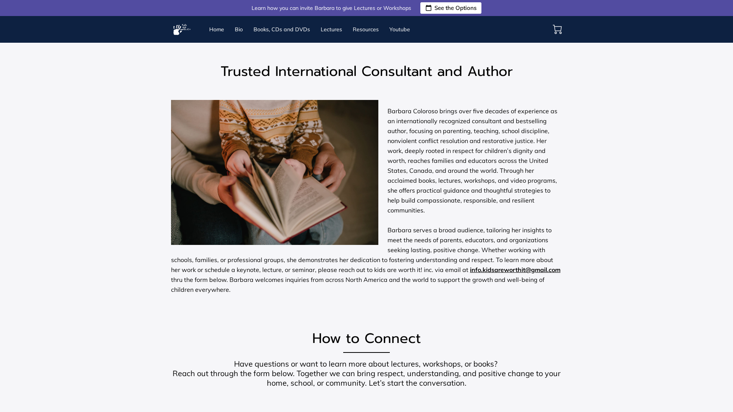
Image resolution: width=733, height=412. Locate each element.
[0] (557, 29)
